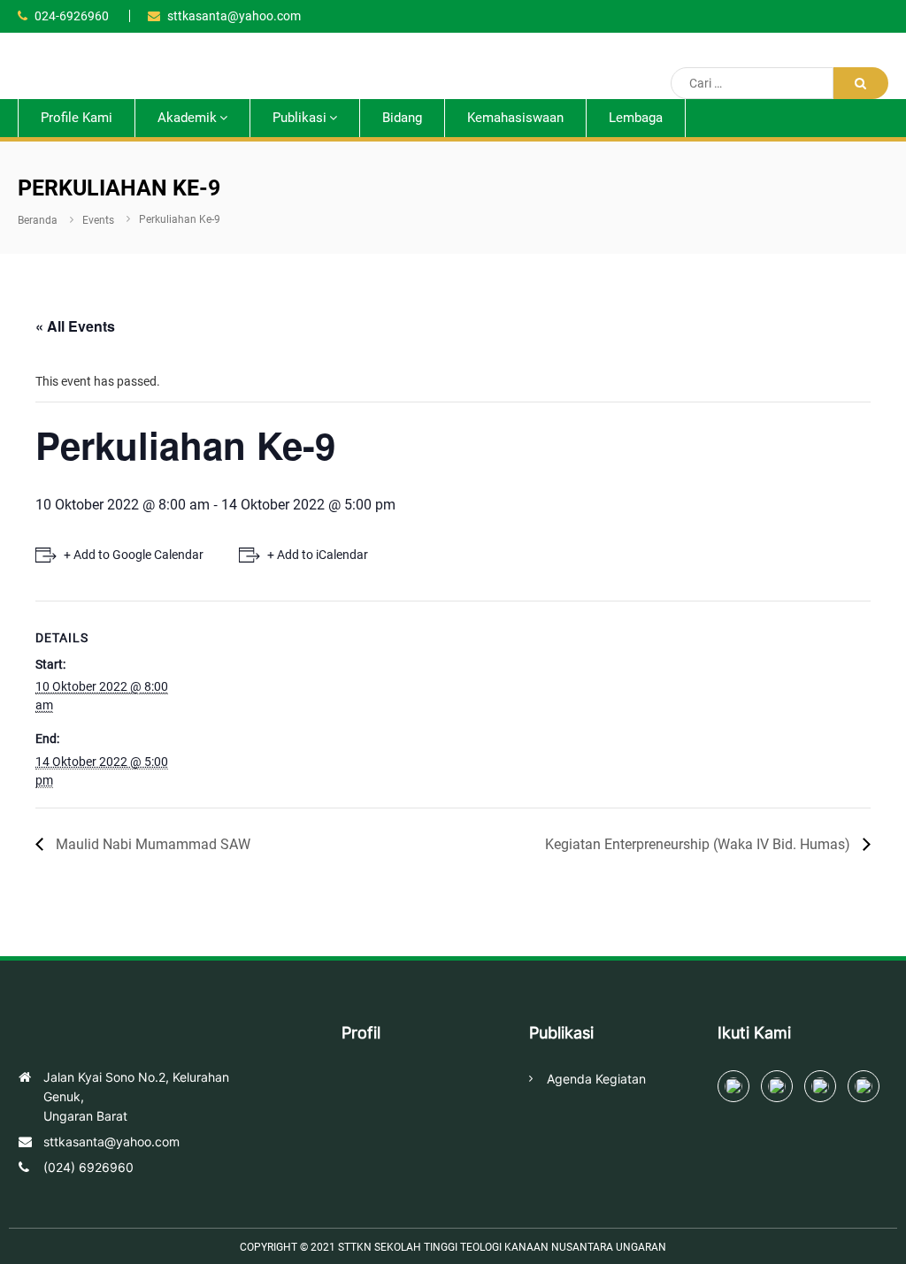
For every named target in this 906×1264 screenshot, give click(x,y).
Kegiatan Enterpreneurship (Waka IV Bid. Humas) (699, 844)
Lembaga (636, 118)
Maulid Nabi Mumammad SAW (151, 844)
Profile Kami (76, 118)
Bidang (402, 118)
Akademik (187, 118)
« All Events (75, 326)
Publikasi (299, 118)
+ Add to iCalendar (317, 555)
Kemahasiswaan (515, 118)
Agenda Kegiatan (596, 1079)
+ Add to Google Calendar (133, 555)
